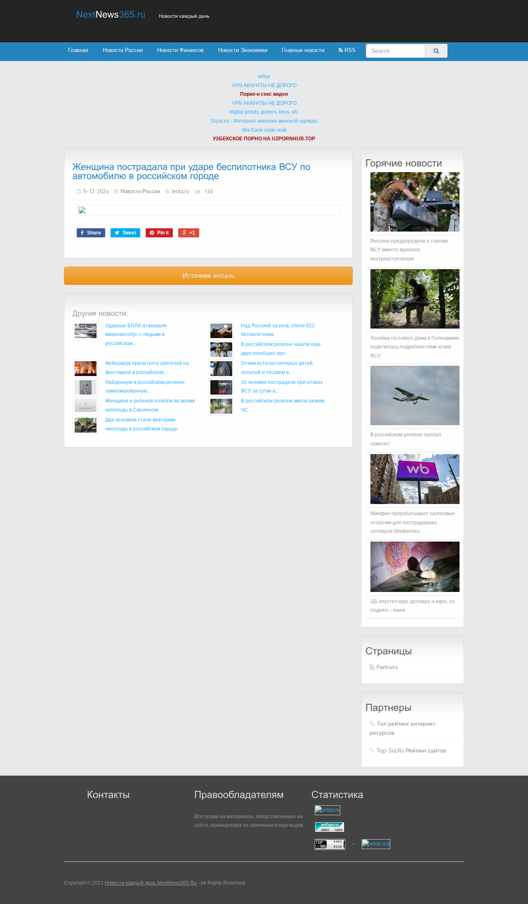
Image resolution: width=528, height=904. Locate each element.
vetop (264, 76)
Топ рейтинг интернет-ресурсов (404, 728)
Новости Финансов (180, 50)
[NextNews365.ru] (111, 14)
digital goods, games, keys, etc (264, 112)
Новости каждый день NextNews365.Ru (151, 883)
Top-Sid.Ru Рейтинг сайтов (411, 750)
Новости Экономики (242, 50)
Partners (387, 667)
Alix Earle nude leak (264, 130)
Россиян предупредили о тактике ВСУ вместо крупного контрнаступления (409, 250)
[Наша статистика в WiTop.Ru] (363, 827)
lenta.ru (180, 191)
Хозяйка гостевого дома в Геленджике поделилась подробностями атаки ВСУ (415, 347)
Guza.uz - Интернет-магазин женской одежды (264, 121)
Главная (78, 50)
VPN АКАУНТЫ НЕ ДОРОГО (264, 85)
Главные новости (303, 50)
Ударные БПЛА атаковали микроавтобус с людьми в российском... (136, 334)
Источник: (208, 275)
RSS (349, 50)
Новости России (123, 50)
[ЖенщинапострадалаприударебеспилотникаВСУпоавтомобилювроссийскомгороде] (193, 171)
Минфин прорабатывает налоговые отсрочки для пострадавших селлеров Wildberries (412, 522)
